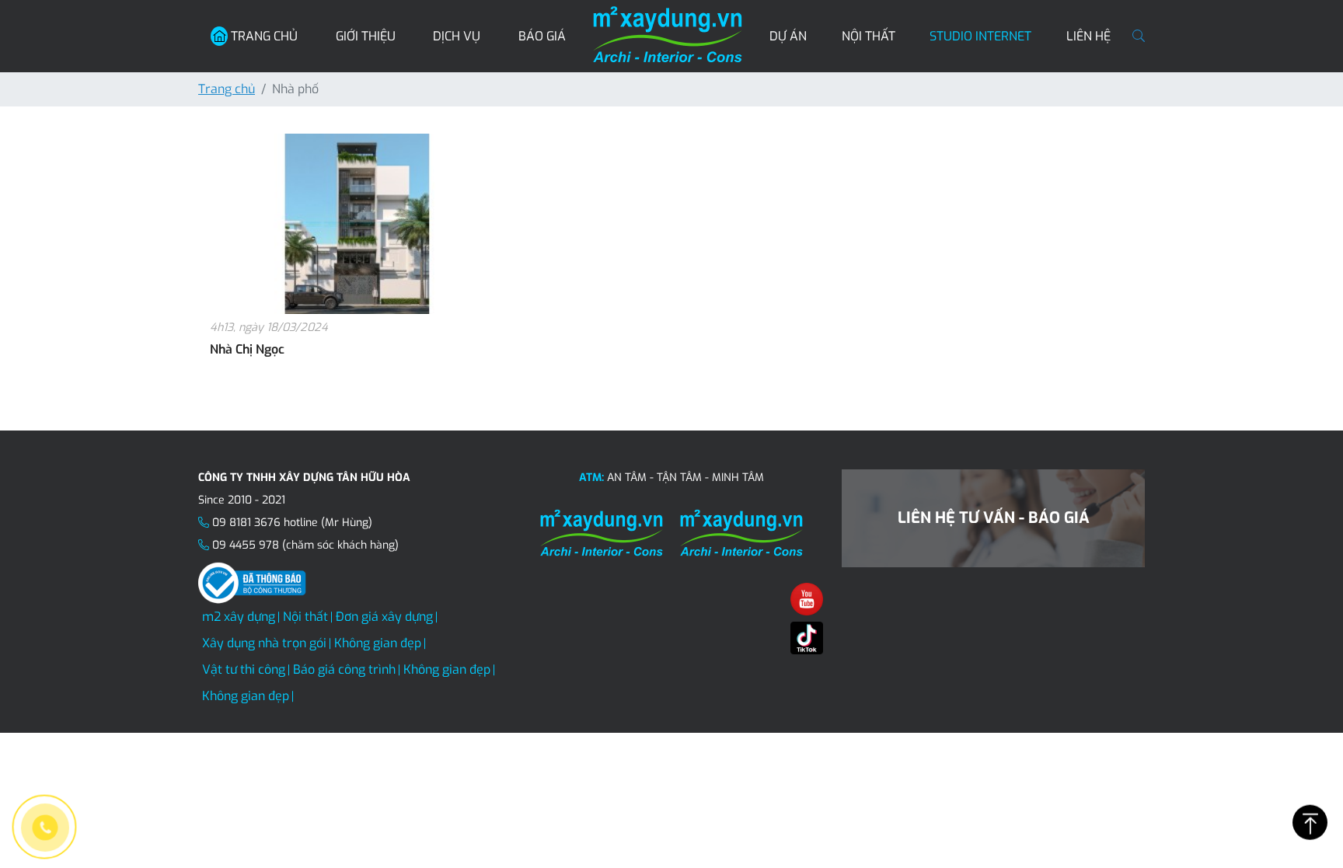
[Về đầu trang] (1309, 821)
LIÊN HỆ (1088, 36)
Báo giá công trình (344, 669)
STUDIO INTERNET (980, 36)
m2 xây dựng (238, 616)
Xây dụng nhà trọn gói (264, 643)
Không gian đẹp (377, 643)
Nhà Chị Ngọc (247, 349)
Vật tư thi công (243, 669)
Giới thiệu (366, 36)
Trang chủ (263, 36)
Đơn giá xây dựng (384, 616)
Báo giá (542, 36)
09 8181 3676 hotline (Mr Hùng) (292, 522)
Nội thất (305, 616)
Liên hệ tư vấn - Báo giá (994, 517)
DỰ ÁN (788, 36)
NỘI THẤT (868, 36)
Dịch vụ (456, 36)
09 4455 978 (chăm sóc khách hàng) (305, 545)
